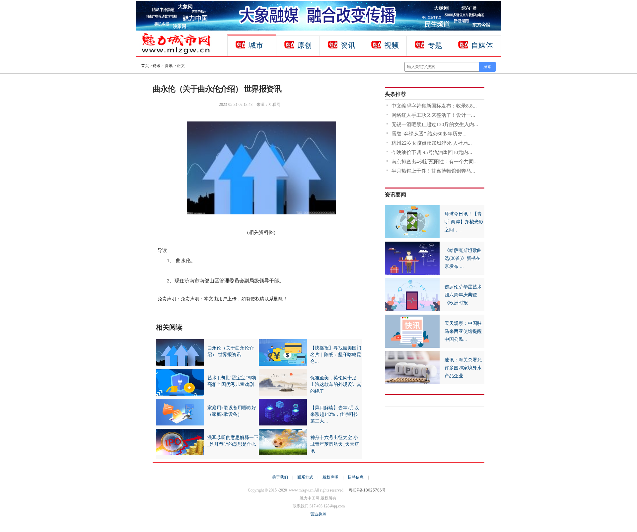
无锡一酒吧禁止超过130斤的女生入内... (434, 124)
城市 (255, 45)
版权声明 (330, 477)
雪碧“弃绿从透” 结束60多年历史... (428, 133)
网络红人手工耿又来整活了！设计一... (433, 115)
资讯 (348, 45)
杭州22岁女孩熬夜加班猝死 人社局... (431, 143)
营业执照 (318, 514)
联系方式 (305, 477)
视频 (391, 45)
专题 (435, 45)
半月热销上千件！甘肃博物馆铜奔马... (433, 171)
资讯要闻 (395, 194)
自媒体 (482, 45)
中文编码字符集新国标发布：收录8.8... (434, 106)
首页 (145, 65)
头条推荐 (395, 94)
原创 (304, 45)
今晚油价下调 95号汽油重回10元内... (431, 152)
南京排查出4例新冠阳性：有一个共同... (434, 161)
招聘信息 (356, 477)
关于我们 (280, 477)
